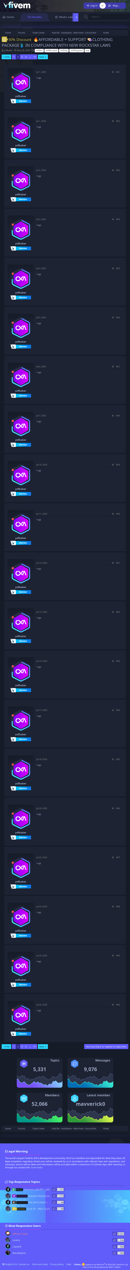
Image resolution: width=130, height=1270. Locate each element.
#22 (118, 121)
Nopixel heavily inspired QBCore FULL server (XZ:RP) (52, 1196)
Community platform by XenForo (101, 1264)
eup (87, 50)
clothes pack (51, 50)
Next (41, 56)
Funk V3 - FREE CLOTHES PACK (39, 1208)
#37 (118, 857)
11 (35, 56)
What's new (66, 17)
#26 (118, 317)
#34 (118, 710)
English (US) (11, 1264)
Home (10, 17)
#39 (118, 955)
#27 (118, 366)
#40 (118, 1004)
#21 (118, 72)
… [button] (30, 56)
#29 (118, 464)
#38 (118, 906)
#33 (118, 661)
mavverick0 (90, 1103)
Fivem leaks (36, 1167)
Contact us (23, 1264)
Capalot (17, 1246)
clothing (64, 50)
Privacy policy (57, 1264)
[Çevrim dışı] (13, 77)
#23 (118, 170)
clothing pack (76, 50)
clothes (39, 50)
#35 (118, 759)
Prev (7, 56)
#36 (118, 808)
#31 (118, 562)
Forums (36, 17)
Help (68, 1264)
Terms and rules (40, 1264)
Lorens (16, 1240)
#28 (118, 415)
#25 (118, 268)
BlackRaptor (19, 1253)
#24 (118, 219)
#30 (118, 513)
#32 (118, 612)
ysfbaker (8, 50)
